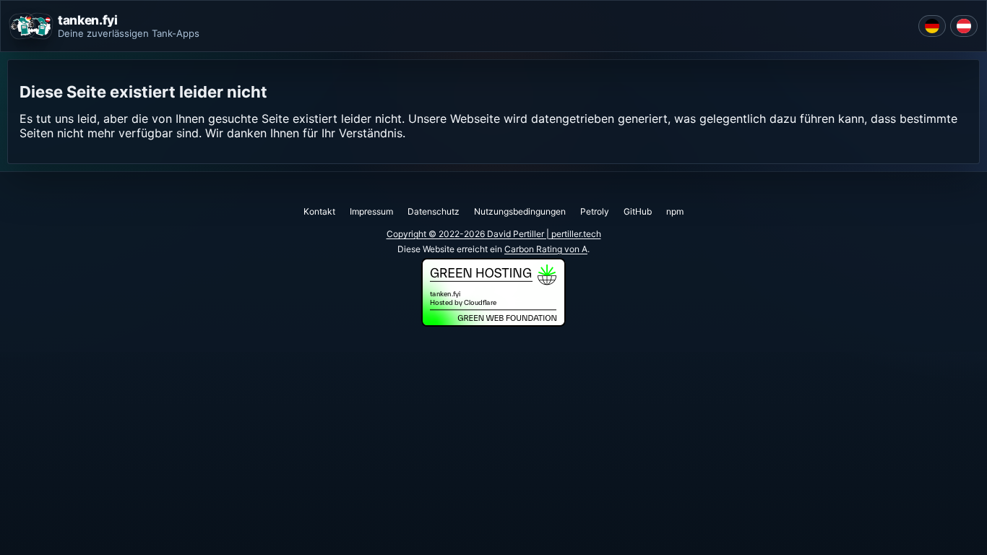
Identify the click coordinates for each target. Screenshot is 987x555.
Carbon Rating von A (545, 249)
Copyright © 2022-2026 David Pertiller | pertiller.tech (494, 233)
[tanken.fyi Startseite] (31, 26)
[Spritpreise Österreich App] (964, 26)
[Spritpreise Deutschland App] (932, 26)
